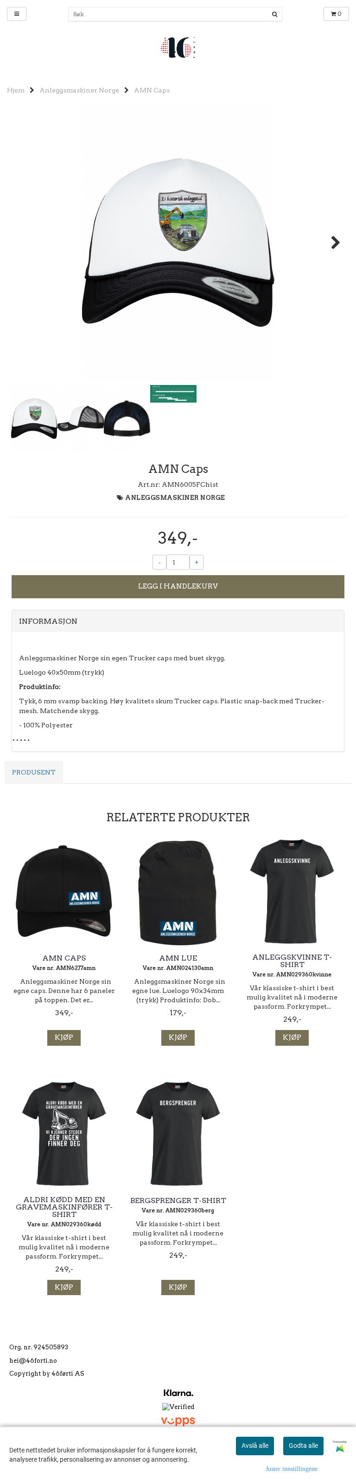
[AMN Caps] (178, 242)
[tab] (178, 621)
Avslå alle (255, 1445)
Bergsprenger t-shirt (178, 1200)
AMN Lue (178, 958)
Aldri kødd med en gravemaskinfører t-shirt (64, 1207)
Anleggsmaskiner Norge (79, 90)
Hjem (16, 90)
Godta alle (303, 1445)
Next (331, 242)
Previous (25, 242)
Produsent (34, 772)
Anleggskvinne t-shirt (292, 961)
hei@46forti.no (33, 1360)
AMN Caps (152, 90)
